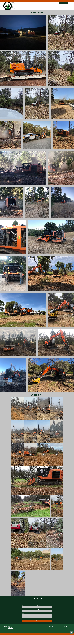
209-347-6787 (10, 628)
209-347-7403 (10, 627)
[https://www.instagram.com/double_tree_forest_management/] (65, 626)
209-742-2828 (39, 0)
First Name (23, 605)
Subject (38, 609)
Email (22, 609)
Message (23, 613)
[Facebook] (66, 626)
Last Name (38, 605)
